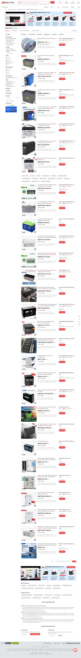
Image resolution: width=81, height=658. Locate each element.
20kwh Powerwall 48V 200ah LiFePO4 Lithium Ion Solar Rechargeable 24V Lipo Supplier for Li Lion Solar (47, 511)
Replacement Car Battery (45, 181)
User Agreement (35, 652)
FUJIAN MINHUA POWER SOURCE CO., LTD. (40, 12)
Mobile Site (47, 646)
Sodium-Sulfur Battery (37, 597)
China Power (53, 175)
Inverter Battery (35, 178)
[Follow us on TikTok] (69, 643)
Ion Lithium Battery (45, 175)
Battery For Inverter (35, 181)
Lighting (9, 63)
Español (14, 650)
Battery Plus (29, 4)
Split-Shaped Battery (10, 86)
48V (8, 70)
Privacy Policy (46, 652)
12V (8, 69)
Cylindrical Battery (10, 83)
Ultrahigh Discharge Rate (12, 77)
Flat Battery (9, 84)
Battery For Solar (43, 178)
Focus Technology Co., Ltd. (41, 653)
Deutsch (36, 650)
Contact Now (62, 44)
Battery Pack (23, 585)
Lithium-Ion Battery (48, 595)
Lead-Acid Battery (57, 595)
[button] (28, 18)
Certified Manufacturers (25, 30)
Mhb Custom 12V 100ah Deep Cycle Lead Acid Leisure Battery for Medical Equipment (30, 23)
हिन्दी (54, 650)
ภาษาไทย (58, 650)
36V (7, 73)
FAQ (37, 646)
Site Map (43, 646)
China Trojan (59, 178)
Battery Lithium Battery (35, 4)
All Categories (5, 7)
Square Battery (10, 81)
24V (8, 72)
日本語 (52, 650)
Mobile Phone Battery (39, 588)
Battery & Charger (41, 585)
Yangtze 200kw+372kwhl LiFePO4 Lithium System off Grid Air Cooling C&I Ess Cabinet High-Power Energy (46, 460)
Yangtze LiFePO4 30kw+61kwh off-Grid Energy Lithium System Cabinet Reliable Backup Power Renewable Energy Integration (47, 477)
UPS (8, 60)
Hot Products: (19, 4)
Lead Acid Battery (32, 34)
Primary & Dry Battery (32, 585)
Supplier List (14, 30)
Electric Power (10, 61)
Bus (8, 58)
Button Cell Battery (56, 588)
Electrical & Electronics (10, 48)
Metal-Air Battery (46, 597)
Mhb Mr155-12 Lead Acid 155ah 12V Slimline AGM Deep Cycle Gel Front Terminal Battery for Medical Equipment (38, 23)
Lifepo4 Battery (47, 34)
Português (19, 650)
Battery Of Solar (67, 178)
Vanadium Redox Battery (26, 597)
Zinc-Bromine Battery (55, 597)
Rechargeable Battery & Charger (27, 588)
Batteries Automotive (26, 181)
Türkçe (62, 650)
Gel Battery (40, 34)
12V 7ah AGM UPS (43, 441)
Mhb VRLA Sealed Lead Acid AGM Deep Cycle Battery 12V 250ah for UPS (72, 23)
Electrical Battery (25, 175)
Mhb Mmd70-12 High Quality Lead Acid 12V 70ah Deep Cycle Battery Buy (63, 23)
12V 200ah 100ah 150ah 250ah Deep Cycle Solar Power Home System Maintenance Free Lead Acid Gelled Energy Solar (47, 237)
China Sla (38, 175)
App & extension (65, 7)
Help (58, 7)
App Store (8, 643)
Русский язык (28, 650)
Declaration (41, 652)
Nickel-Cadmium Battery (38, 595)
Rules (79, 7)
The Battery (24, 4)
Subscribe (60, 635)
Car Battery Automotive (62, 175)
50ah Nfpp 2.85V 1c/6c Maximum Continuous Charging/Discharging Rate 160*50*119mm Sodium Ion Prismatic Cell (47, 545)
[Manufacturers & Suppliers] (7, 2)
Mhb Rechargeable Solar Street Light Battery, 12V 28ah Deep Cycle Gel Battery (55, 23)
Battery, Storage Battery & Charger (11, 51)
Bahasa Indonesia (71, 650)
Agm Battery (54, 34)
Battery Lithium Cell (51, 178)
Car (8, 57)
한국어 (48, 650)
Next (73, 561)
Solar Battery (23, 34)
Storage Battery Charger (66, 585)
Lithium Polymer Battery (67, 595)
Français (23, 650)
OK (17, 97)
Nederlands (41, 650)
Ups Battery (61, 34)
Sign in (78, 3)
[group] (29, 45)
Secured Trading (35, 30)
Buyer (52, 7)
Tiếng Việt (65, 650)
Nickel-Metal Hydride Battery (26, 595)
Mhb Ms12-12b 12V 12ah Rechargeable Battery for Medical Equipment (47, 23)
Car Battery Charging (26, 178)
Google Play (15, 643)
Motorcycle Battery (56, 585)
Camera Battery (48, 588)
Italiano (33, 650)
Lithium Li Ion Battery (43, 4)
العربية (45, 650)
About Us (33, 646)
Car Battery (32, 175)
